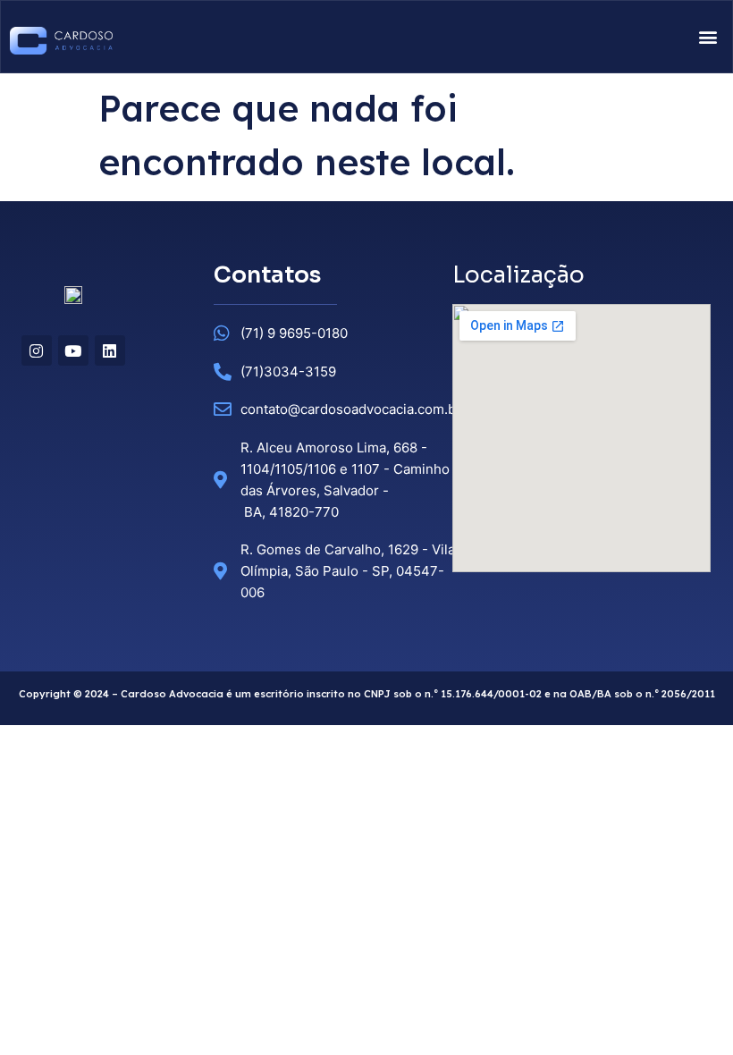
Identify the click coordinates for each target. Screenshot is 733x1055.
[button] (708, 37)
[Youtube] (73, 350)
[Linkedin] (110, 350)
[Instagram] (36, 350)
